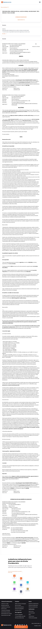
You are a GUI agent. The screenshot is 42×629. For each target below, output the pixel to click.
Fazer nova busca (4, 7)
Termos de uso (31, 616)
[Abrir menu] (40, 2)
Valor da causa (4, 608)
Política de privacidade (33, 617)
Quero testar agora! (20, 627)
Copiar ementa (20, 19)
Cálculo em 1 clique (4, 603)
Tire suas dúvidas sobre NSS (20, 616)
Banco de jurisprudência (19, 606)
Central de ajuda (32, 612)
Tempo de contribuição (5, 610)
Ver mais (3, 33)
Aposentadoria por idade (5, 615)
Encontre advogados (19, 614)
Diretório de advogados (19, 608)
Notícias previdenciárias (19, 617)
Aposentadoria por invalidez (6, 613)
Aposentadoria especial (5, 611)
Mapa (30, 614)
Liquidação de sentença (5, 606)
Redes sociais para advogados (20, 603)
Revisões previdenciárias (33, 605)
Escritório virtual (18, 610)
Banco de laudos (18, 605)
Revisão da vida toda (5, 605)
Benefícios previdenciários (33, 603)
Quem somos (31, 611)
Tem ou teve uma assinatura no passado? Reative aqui (15, 572)
